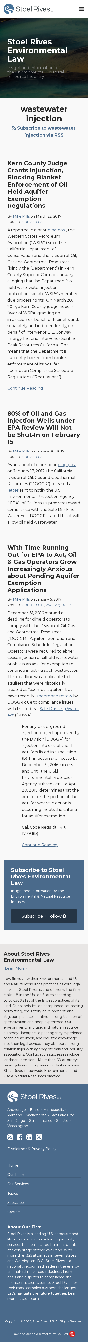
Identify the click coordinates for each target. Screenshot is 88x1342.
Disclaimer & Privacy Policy (31, 1148)
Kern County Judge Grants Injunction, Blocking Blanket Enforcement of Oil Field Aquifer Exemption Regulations (37, 184)
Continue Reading (25, 388)
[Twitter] (39, 1137)
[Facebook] (19, 1137)
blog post (57, 230)
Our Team (15, 1174)
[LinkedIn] (29, 1137)
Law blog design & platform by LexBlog (40, 1334)
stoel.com (30, 1299)
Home (12, 1165)
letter (13, 490)
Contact (14, 1212)
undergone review (53, 696)
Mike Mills (21, 216)
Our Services (18, 1184)
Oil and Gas (34, 222)
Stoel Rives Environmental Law (37, 50)
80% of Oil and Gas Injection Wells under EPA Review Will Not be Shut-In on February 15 (43, 427)
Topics (12, 1193)
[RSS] (10, 1137)
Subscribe (15, 1202)
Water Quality (58, 605)
